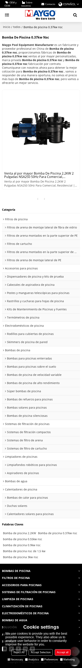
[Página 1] (38, 199)
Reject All (19, 652)
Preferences (51, 659)
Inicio (6, 27)
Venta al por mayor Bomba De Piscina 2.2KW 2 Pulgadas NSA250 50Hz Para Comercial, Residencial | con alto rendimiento (39, 175)
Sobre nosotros (26, 4)
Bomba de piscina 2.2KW (19, 533)
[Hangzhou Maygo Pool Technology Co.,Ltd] (41, 15)
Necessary (17, 659)
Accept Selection (41, 652)
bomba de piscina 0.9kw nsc (22, 545)
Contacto (50, 4)
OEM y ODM (10, 4)
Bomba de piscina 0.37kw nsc (57, 533)
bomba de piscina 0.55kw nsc (22, 539)
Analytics (33, 659)
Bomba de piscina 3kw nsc (20, 557)
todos (16, 27)
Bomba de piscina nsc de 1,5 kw (24, 551)
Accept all (62, 652)
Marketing (69, 659)
